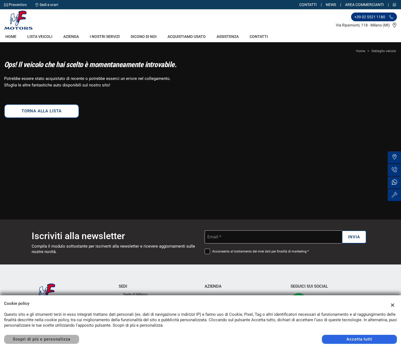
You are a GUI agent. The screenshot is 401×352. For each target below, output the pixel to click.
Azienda (71, 36)
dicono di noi (144, 36)
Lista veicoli (39, 36)
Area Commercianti (364, 4)
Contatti (308, 4)
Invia (354, 236)
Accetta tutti (359, 339)
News (331, 4)
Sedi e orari (49, 4)
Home (10, 36)
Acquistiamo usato (186, 36)
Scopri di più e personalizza (42, 339)
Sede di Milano (135, 294)
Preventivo (18, 4)
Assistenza (228, 36)
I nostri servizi (105, 36)
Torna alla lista (42, 111)
